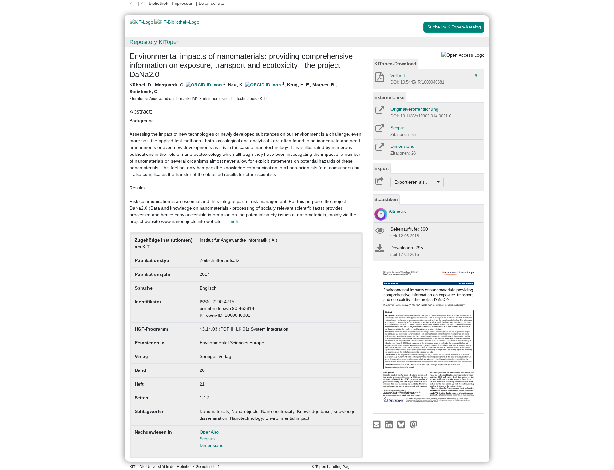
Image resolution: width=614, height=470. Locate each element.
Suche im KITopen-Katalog (454, 26)
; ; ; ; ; (233, 91)
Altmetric (397, 211)
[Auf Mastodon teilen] (414, 424)
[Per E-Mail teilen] (377, 424)
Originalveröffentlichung (414, 109)
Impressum (183, 3)
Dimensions (211, 445)
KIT (133, 3)
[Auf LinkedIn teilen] (390, 424)
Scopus (207, 438)
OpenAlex (209, 431)
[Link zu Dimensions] (379, 149)
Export (381, 168)
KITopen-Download (395, 63)
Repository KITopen (155, 42)
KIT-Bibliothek (154, 3)
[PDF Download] (379, 79)
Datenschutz (211, 3)
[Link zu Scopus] (379, 130)
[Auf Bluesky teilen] (402, 424)
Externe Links (389, 97)
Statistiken (386, 199)
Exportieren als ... (415, 182)
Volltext (397, 75)
